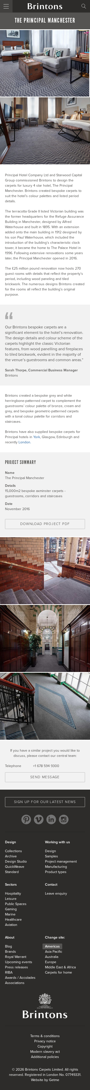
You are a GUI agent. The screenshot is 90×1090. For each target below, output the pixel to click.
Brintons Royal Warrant (45, 1005)
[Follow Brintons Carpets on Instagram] (64, 819)
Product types (55, 872)
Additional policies (45, 1057)
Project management (61, 861)
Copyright (45, 1046)
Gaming (11, 909)
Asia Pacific (53, 951)
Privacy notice (45, 1041)
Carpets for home (58, 972)
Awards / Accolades (20, 978)
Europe (50, 962)
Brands (10, 951)
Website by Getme (45, 1080)
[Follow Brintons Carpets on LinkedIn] (51, 819)
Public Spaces (15, 904)
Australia (51, 957)
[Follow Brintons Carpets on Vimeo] (39, 819)
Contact (51, 884)
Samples (51, 856)
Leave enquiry (56, 893)
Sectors (11, 884)
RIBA (8, 972)
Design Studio (16, 861)
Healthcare (13, 919)
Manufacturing (56, 867)
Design (10, 842)
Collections (13, 851)
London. (24, 442)
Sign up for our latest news (45, 802)
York (36, 437)
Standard (12, 872)
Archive (11, 856)
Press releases (16, 967)
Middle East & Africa (60, 967)
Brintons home (45, 6)
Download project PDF (45, 524)
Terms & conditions (45, 1036)
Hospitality (13, 893)
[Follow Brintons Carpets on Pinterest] (26, 819)
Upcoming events (18, 962)
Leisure (10, 899)
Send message (45, 777)
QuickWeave (14, 867)
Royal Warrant (15, 957)
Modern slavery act (45, 1052)
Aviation (11, 925)
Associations (14, 983)
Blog (8, 946)
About (9, 937)
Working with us (57, 842)
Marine (10, 914)
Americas (52, 946)
